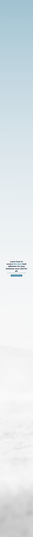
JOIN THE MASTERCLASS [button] (16, 275)
